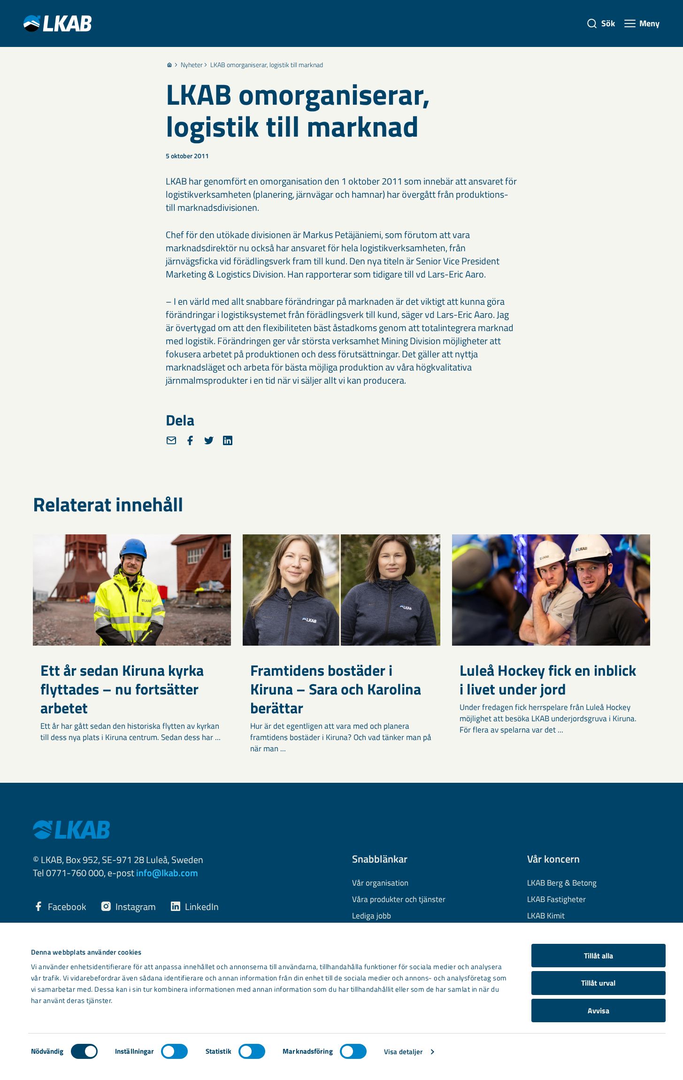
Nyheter (192, 65)
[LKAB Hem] (57, 23)
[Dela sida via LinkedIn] (227, 440)
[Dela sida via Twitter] (209, 440)
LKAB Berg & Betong (562, 883)
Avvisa (598, 1010)
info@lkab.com (167, 872)
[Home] (169, 65)
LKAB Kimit (546, 916)
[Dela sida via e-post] (171, 440)
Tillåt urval (598, 982)
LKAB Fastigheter (556, 899)
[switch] (174, 1051)
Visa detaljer (403, 1051)
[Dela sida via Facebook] (190, 440)
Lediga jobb (371, 916)
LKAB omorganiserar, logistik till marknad (266, 65)
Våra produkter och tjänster (398, 899)
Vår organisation (380, 883)
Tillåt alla (598, 955)
